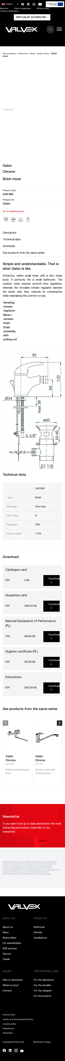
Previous (5, 723)
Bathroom (23, 54)
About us (4, 9)
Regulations (8, 1029)
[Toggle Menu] (59, 29)
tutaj (48, 874)
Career (6, 959)
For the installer (42, 985)
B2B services (10, 949)
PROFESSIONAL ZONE (46, 971)
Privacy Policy (9, 1015)
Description (9, 233)
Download (8, 110)
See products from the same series (23, 253)
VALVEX (7, 971)
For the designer (43, 991)
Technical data (11, 239)
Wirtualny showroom (31, 17)
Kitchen (38, 933)
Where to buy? (43, 9)
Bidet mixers (43, 54)
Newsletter (8, 1033)
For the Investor (42, 996)
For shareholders (12, 943)
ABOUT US (9, 919)
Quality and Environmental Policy (18, 1020)
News (6, 933)
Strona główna (9, 54)
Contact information (9, 11)
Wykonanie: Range (42, 1042)
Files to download (22, 9)
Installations (40, 938)
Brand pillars (9, 938)
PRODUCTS (40, 919)
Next (59, 723)
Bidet (32, 54)
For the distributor (44, 980)
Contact (7, 991)
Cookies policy (9, 1024)
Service (7, 954)
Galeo (6, 204)
